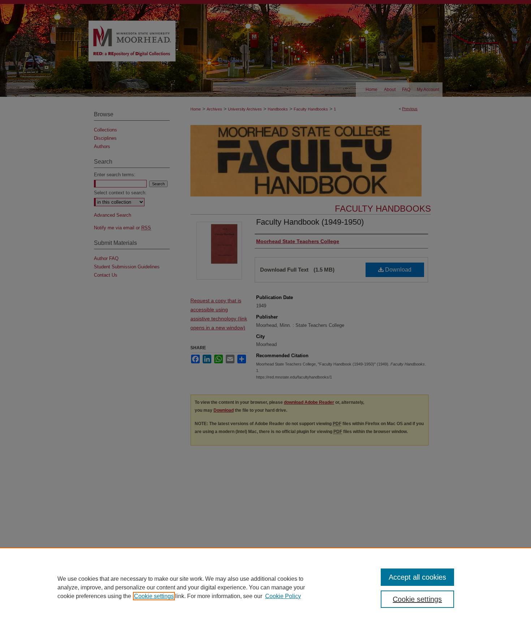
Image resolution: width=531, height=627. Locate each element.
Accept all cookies (417, 577)
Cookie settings (154, 596)
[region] (265, 587)
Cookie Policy (283, 596)
